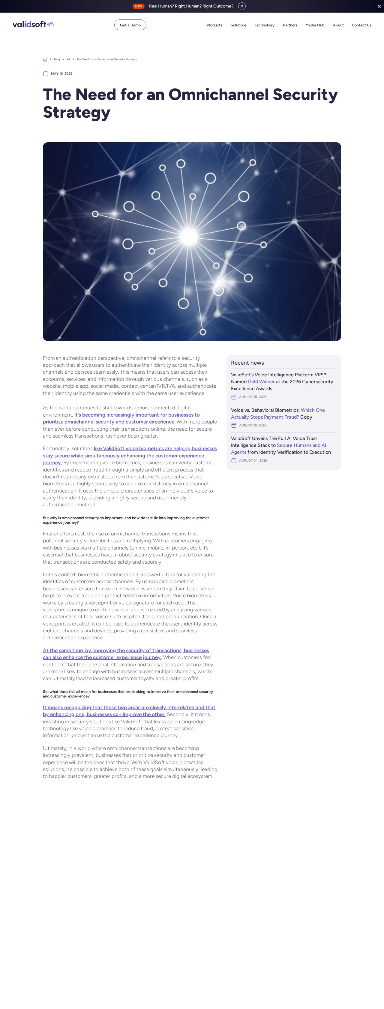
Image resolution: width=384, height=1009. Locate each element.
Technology (264, 25)
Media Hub (315, 25)
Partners (290, 25)
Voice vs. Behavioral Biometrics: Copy (278, 413)
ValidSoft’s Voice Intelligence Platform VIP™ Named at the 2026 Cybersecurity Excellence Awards (282, 381)
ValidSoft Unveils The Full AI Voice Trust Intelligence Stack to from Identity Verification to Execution (281, 445)
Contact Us (361, 25)
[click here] (242, 6)
